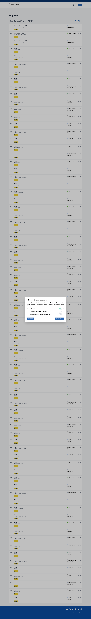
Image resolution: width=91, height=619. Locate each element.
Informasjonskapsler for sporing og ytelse (37, 311)
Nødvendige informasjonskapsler (35, 308)
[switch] (60, 309)
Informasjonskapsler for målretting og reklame (38, 314)
